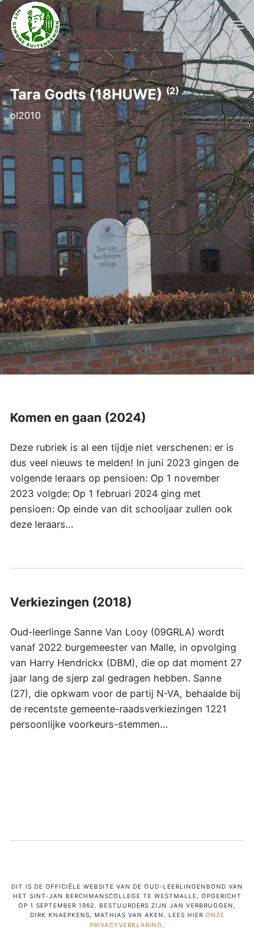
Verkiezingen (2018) (71, 602)
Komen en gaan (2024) (78, 417)
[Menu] (236, 25)
